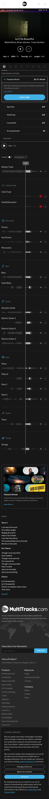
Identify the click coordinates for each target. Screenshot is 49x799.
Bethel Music (10, 42)
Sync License (7, 684)
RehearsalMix (7, 714)
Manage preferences (24, 767)
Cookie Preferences (26, 762)
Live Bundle (6, 677)
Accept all (24, 777)
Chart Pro (6, 725)
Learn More (8, 91)
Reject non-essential (24, 772)
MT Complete (7, 688)
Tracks (4, 695)
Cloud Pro (6, 710)
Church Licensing (8, 692)
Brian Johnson (23, 42)
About (27, 690)
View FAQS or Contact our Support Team (18, 662)
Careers (27, 694)
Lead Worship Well (31, 677)
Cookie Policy (33, 789)
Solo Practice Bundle (10, 721)
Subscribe (24, 97)
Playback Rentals (8, 706)
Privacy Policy (9, 792)
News (26, 697)
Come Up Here (37, 42)
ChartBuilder (7, 717)
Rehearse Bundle (8, 681)
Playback (5, 699)
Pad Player (6, 703)
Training (27, 681)
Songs (26, 673)
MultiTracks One (8, 673)
